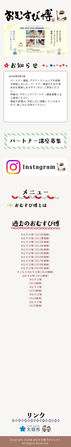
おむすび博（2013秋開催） (35, 245)
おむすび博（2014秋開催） (35, 249)
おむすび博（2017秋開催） (35, 260)
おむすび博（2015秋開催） (35, 253)
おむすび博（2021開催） (35, 275)
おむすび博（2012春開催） (35, 238)
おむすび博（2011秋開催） (35, 234)
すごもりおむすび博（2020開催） (35, 272)
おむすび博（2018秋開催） (35, 264)
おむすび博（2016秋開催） (35, 256)
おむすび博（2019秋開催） (35, 268)
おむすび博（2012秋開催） (35, 241)
